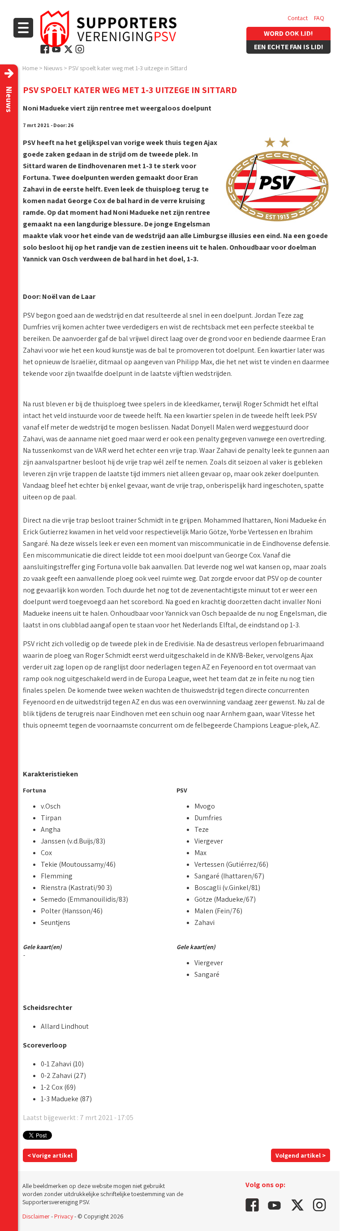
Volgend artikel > (300, 1155)
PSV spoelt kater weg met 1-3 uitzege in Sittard (128, 68)
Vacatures (300, 36)
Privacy (63, 1216)
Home (30, 68)
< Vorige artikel (50, 1155)
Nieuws (53, 68)
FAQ (319, 18)
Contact (298, 18)
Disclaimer (36, 1216)
